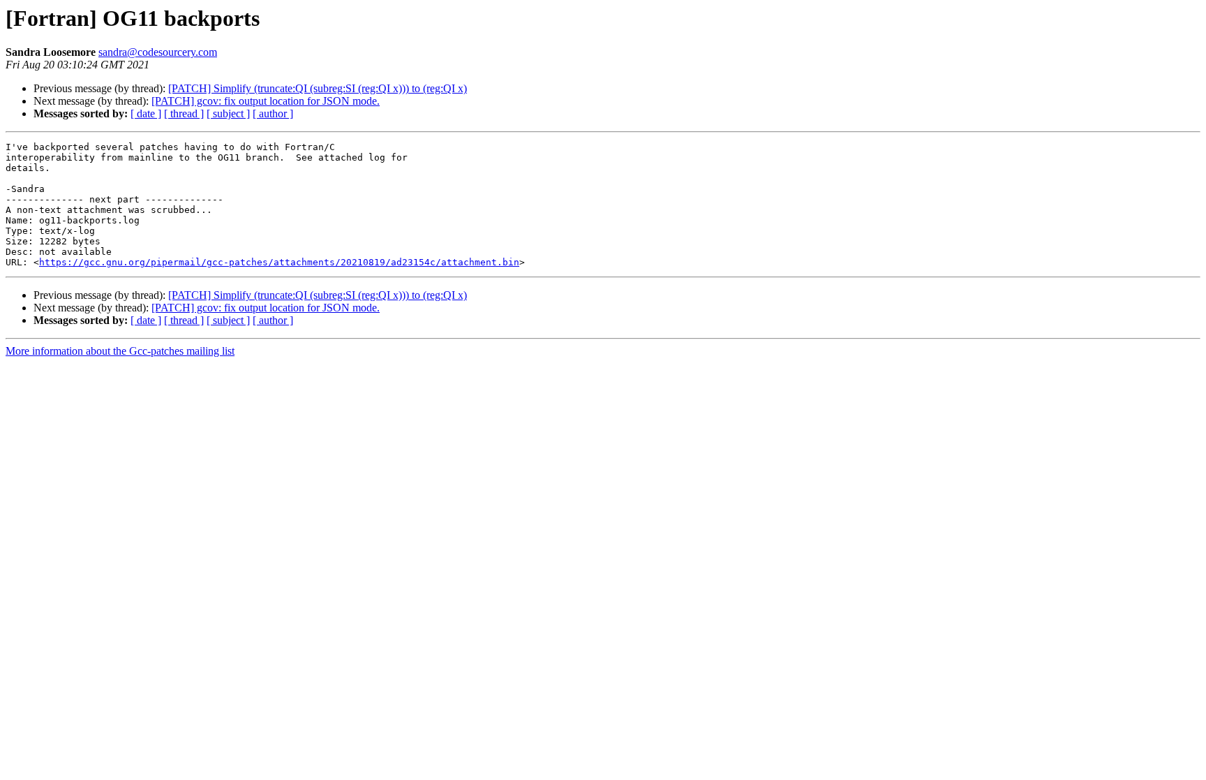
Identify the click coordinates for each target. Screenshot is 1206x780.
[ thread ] (184, 113)
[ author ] (273, 113)
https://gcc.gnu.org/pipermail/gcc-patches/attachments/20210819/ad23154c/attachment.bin (279, 262)
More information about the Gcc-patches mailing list (120, 351)
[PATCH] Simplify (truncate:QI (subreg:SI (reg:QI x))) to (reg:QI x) (317, 88)
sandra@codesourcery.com (157, 52)
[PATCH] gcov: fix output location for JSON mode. (265, 101)
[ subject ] (228, 113)
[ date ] (146, 113)
